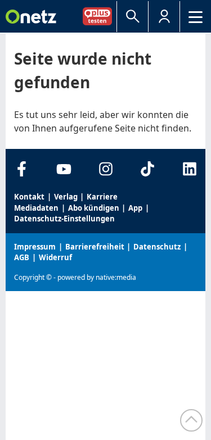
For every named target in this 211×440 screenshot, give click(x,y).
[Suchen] (132, 16)
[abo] (99, 16)
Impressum (35, 247)
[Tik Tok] (147, 168)
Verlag (66, 197)
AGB (21, 257)
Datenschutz (157, 247)
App (135, 208)
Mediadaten (36, 208)
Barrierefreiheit (94, 247)
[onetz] (31, 16)
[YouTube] (63, 168)
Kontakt (29, 197)
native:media (116, 277)
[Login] (164, 16)
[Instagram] (105, 168)
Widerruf (55, 257)
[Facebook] (21, 168)
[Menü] (195, 16)
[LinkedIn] (189, 168)
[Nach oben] (191, 420)
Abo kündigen (93, 208)
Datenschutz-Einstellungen (64, 219)
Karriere (102, 197)
